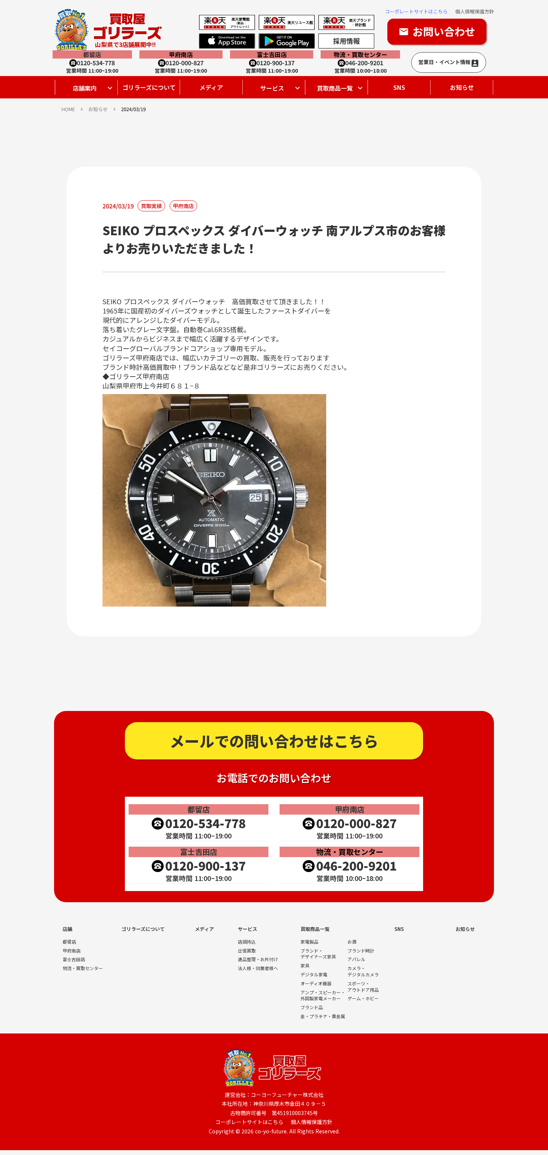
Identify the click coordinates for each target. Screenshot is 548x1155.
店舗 (67, 929)
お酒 (351, 942)
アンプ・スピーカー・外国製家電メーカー (322, 995)
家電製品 (309, 942)
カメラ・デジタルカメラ (363, 971)
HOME (68, 109)
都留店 (69, 942)
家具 (304, 966)
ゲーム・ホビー (363, 998)
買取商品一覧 (315, 929)
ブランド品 (311, 1007)
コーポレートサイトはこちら (416, 11)
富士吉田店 (74, 959)
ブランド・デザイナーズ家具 (318, 954)
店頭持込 (247, 942)
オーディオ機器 (315, 983)
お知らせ (462, 87)
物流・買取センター (83, 968)
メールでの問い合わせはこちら (274, 741)
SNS (399, 87)
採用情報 (346, 40)
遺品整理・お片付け (258, 959)
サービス (247, 929)
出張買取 (247, 951)
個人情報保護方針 (474, 11)
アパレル (356, 959)
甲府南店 (72, 951)
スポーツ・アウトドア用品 (363, 987)
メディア (211, 87)
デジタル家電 (313, 975)
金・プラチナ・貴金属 (322, 1016)
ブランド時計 (360, 951)
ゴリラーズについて (149, 87)
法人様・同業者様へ (258, 968)
